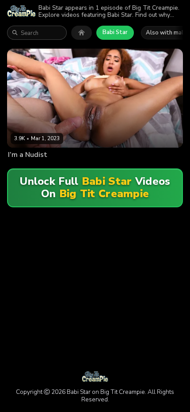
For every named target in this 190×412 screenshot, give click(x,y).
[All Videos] (81, 33)
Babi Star (115, 32)
